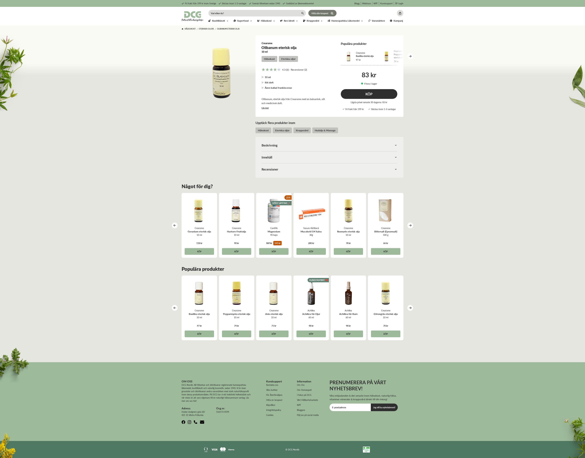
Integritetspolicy (273, 409)
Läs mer (265, 107)
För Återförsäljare (274, 394)
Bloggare (301, 409)
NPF (376, 3)
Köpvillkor (270, 404)
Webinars (366, 3)
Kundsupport (386, 3)
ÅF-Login (399, 3)
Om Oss (301, 384)
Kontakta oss (272, 384)
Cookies (269, 414)
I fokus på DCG (304, 394)
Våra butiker (272, 389)
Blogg (357, 3)
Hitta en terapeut (274, 399)
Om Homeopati (304, 389)
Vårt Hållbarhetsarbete (307, 399)
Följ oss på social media (308, 414)
